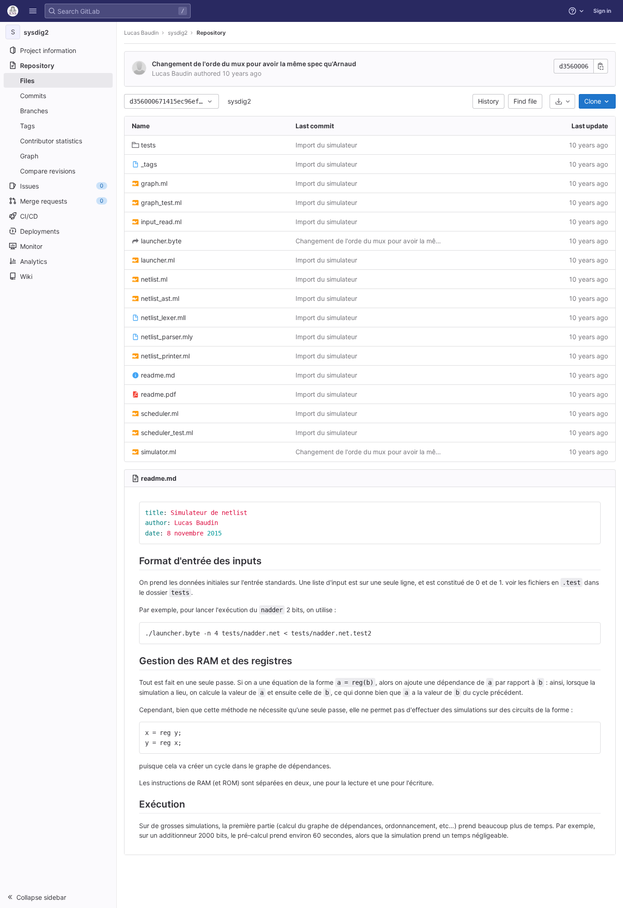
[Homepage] (13, 11)
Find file (525, 101)
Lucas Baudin (141, 32)
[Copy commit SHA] (600, 66)
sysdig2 (239, 101)
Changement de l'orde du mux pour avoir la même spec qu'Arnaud (254, 64)
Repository (211, 32)
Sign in (602, 10)
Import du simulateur (326, 145)
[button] (33, 11)
